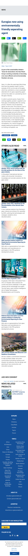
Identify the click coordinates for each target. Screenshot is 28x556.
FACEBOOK (9, 38)
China (7, 449)
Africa (7, 442)
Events (8, 459)
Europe (8, 457)
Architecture (7, 444)
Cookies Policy (14, 548)
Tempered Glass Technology (20, 476)
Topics (14, 430)
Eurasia (8, 454)
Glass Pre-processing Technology (7, 471)
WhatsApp (3, 38)
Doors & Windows (7, 452)
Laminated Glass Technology (20, 451)
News (14, 419)
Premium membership (14, 507)
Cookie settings (14, 550)
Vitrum (20, 487)
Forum (14, 433)
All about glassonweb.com (14, 496)
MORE (25, 38)
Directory (14, 422)
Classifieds (14, 424)
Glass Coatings (8, 468)
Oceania (20, 466)
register (11, 381)
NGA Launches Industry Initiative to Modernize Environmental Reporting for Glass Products (13, 242)
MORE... (25, 145)
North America (20, 463)
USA (20, 482)
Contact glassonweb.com (14, 498)
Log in (5, 381)
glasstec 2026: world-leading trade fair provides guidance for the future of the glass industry (13, 170)
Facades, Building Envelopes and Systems (8, 463)
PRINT (19, 38)
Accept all (14, 553)
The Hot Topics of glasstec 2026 (10, 278)
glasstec (7, 480)
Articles (14, 427)
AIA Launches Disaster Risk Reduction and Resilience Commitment (13, 353)
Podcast (20, 468)
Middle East (20, 461)
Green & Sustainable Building (7, 484)
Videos (20, 484)
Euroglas (14, 135)
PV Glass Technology (20, 472)
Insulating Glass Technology (20, 443)
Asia (8, 447)
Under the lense (20, 479)
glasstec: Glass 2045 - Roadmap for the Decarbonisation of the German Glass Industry (13, 205)
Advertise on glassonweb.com (14, 510)
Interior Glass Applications (20, 447)
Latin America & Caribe (20, 455)
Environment (6, 135)
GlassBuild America (8, 477)
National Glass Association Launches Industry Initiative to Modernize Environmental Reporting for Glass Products (12, 318)
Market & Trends (20, 458)
